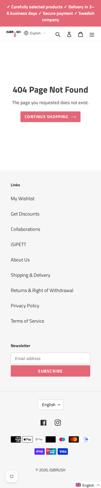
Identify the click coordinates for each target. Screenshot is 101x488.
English (48, 404)
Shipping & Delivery (30, 275)
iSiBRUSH (57, 470)
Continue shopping (46, 117)
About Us (20, 259)
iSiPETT (18, 244)
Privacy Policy (25, 305)
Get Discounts (25, 213)
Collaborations (25, 229)
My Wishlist (22, 198)
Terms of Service (27, 321)
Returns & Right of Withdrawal (42, 290)
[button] (88, 485)
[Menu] (91, 33)
